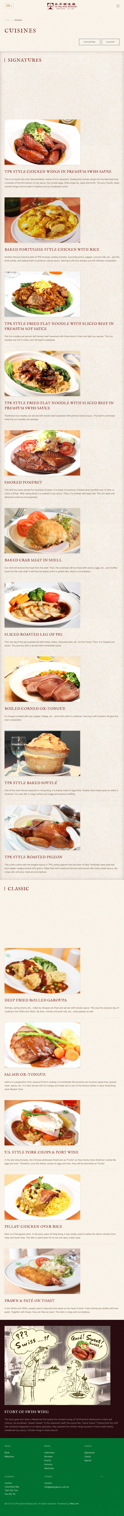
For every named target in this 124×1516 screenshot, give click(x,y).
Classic (110, 42)
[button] (117, 6)
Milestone (9, 1456)
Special (87, 1460)
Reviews (48, 1456)
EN (8, 5)
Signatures (89, 1452)
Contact (48, 1483)
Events (47, 1460)
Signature (90, 42)
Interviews (49, 1452)
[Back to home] (62, 6)
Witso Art (74, 1503)
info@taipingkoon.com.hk (56, 1487)
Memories (49, 1468)
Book (7, 1452)
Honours (48, 1464)
